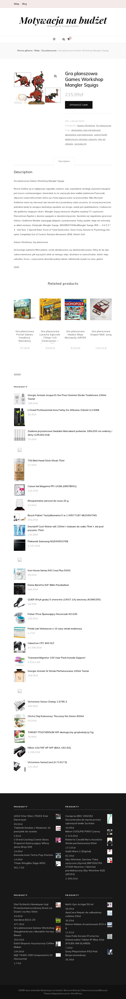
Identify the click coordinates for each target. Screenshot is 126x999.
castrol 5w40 (100, 134)
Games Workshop (86, 125)
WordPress (76, 993)
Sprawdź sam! (79, 104)
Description (64, 161)
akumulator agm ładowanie (79, 134)
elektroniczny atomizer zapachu (81, 139)
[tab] (64, 161)
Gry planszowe (103, 125)
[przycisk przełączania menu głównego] (54, 39)
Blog (24, 3)
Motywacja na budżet (63, 20)
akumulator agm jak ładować (86, 130)
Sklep (16, 3)
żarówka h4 (80, 144)
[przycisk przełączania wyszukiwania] (64, 39)
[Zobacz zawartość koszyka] (68, 39)
